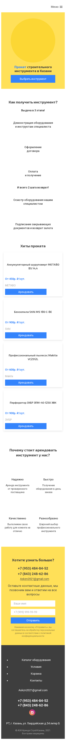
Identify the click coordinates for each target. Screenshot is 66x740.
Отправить (33, 620)
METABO (10, 285)
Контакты (36, 680)
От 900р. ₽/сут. (15, 322)
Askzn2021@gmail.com (33, 690)
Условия (36, 666)
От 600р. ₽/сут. (15, 369)
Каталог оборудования (36, 660)
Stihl (7, 328)
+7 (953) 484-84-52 (33, 701)
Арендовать (25, 292)
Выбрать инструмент (33, 78)
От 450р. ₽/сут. (15, 278)
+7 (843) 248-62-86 (33, 705)
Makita (9, 376)
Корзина (36, 673)
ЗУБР (8, 419)
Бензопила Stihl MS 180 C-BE (33, 311)
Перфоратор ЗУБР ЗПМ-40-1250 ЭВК (33, 402)
